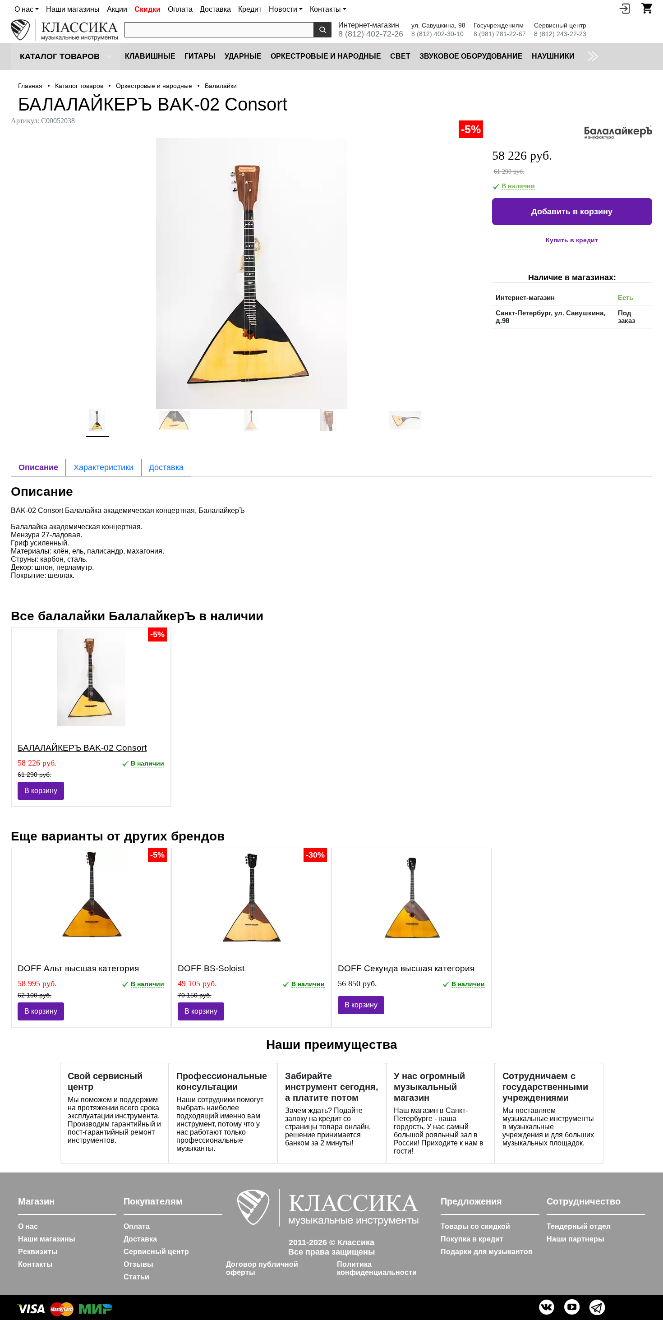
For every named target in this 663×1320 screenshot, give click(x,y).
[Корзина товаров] (646, 8)
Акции (117, 9)
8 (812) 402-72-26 (370, 33)
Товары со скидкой (475, 1226)
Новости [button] (283, 9)
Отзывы (138, 1264)
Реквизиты (38, 1251)
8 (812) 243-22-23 (560, 33)
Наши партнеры (575, 1239)
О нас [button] (23, 9)
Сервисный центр (156, 1251)
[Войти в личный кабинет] (624, 8)
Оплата (180, 9)
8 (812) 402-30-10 (437, 33)
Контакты (35, 1264)
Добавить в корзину (571, 211)
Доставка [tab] (166, 467)
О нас (28, 1226)
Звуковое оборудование (471, 56)
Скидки (147, 9)
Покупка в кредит (472, 1239)
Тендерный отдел (579, 1226)
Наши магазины (73, 9)
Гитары (200, 56)
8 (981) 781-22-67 (500, 33)
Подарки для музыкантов (487, 1251)
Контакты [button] (325, 9)
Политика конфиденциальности (377, 1268)
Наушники (553, 56)
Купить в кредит (572, 240)
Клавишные (150, 56)
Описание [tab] (38, 467)
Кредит (250, 9)
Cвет (400, 56)
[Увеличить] (251, 273)
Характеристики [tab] (104, 467)
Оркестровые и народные (326, 56)
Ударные (243, 56)
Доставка (215, 9)
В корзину (40, 790)
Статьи (136, 1277)
